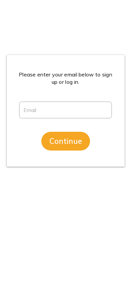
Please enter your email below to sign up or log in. (65, 78)
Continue (65, 141)
